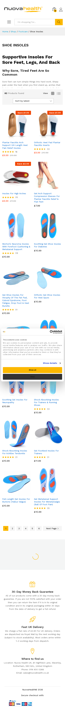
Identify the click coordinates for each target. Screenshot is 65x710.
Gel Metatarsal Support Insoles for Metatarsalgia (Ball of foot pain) (47, 502)
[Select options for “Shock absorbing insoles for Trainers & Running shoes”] (44, 394)
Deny (32, 377)
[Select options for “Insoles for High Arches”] (13, 188)
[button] (44, 188)
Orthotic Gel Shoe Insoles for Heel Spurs (47, 296)
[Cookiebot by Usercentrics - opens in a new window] (49, 332)
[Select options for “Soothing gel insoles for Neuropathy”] (13, 394)
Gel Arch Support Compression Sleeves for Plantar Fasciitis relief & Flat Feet (47, 197)
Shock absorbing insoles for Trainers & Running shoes (46, 402)
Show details (50, 363)
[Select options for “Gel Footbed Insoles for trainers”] (44, 445)
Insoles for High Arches (14, 193)
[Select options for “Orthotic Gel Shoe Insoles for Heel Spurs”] (44, 289)
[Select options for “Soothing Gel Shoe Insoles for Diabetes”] (44, 238)
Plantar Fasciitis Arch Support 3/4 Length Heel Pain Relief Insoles (15, 145)
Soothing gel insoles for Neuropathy (14, 401)
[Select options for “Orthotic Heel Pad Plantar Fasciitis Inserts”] (44, 137)
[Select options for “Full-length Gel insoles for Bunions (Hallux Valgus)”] (13, 494)
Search (59, 22)
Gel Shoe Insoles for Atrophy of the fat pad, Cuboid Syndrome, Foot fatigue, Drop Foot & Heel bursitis (15, 300)
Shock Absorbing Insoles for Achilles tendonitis (14, 452)
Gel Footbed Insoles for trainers (46, 452)
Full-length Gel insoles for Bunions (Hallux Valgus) (16, 500)
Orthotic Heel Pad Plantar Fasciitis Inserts (47, 143)
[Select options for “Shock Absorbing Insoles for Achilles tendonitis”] (13, 445)
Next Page (51, 528)
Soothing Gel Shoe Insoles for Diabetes (47, 245)
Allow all (32, 370)
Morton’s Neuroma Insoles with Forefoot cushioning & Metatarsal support (16, 246)
